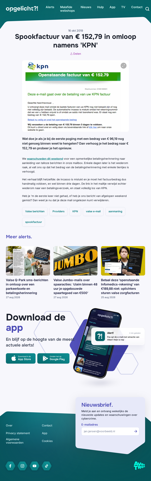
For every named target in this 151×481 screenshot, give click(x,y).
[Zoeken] (147, 9)
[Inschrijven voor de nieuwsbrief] (135, 431)
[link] (22, 9)
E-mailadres (89, 424)
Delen (77, 53)
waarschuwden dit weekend (45, 158)
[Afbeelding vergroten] (124, 66)
